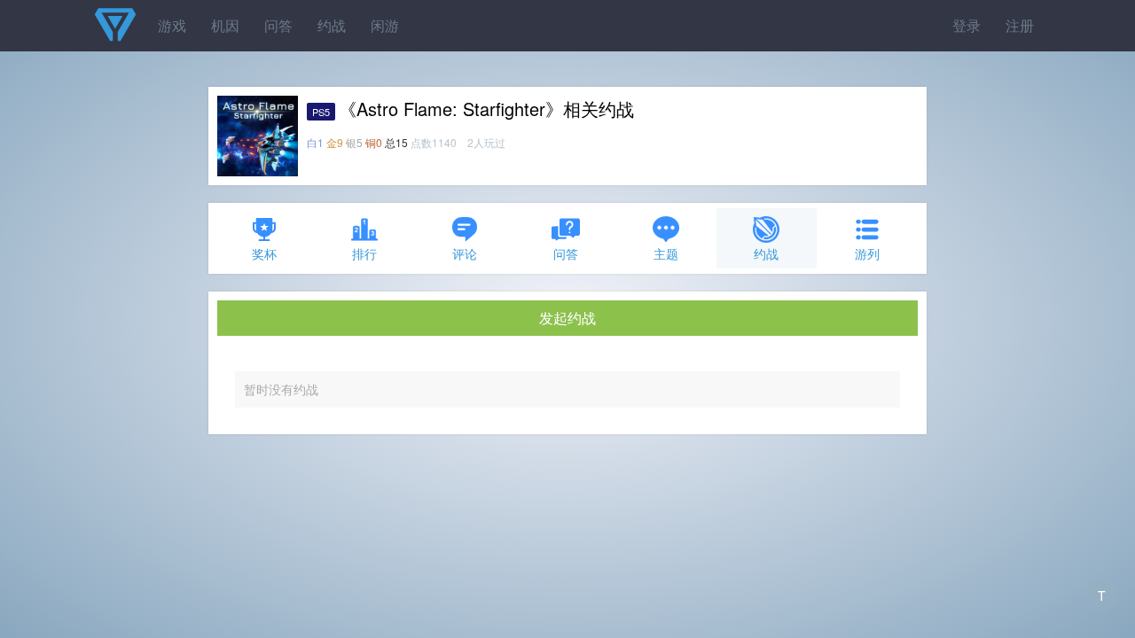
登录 (966, 25)
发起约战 (567, 317)
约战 (331, 25)
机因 (225, 25)
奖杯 (264, 253)
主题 (666, 253)
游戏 (172, 25)
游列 (867, 253)
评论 (464, 253)
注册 (1020, 25)
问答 (278, 25)
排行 (364, 253)
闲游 (385, 25)
